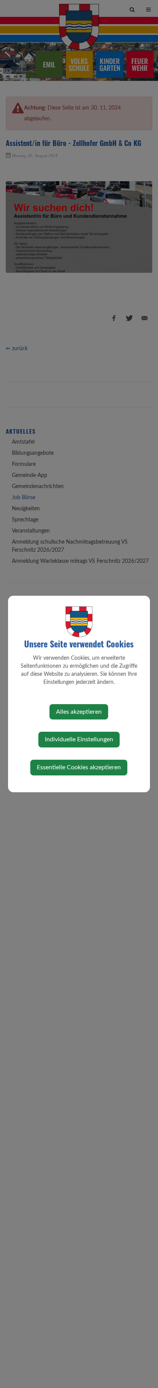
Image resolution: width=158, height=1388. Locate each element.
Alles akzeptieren (79, 712)
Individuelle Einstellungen (79, 739)
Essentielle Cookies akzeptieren (79, 767)
